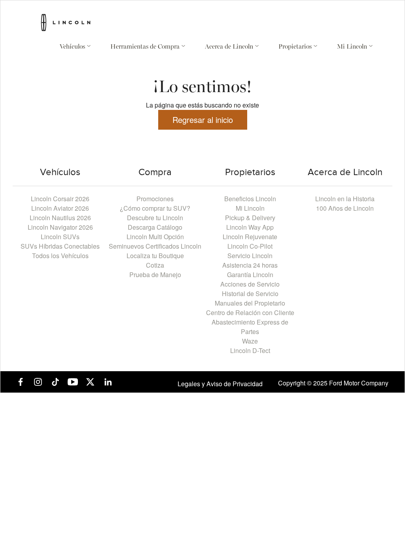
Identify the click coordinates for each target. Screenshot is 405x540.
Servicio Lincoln (250, 255)
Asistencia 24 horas (250, 265)
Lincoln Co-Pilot (250, 246)
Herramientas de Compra (145, 47)
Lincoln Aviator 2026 (60, 208)
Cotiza (155, 265)
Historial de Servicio (250, 293)
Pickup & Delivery (250, 217)
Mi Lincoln (353, 47)
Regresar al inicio (202, 119)
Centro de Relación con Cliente (250, 312)
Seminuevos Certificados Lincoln (155, 246)
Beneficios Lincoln (250, 198)
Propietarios (295, 47)
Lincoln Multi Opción (155, 236)
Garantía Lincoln (250, 274)
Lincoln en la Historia (345, 198)
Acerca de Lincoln (230, 47)
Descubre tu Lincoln (155, 217)
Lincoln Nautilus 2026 (60, 217)
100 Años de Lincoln (345, 208)
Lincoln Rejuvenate (250, 236)
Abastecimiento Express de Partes (250, 326)
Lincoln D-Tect (250, 350)
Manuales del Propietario (250, 303)
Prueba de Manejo (155, 274)
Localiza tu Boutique (155, 255)
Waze (250, 341)
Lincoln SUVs (60, 236)
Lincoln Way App (250, 227)
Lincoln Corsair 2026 (60, 198)
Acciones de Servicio (250, 284)
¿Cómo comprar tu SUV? (155, 208)
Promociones (155, 198)
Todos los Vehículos (60, 255)
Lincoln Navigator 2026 (60, 227)
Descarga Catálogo (155, 227)
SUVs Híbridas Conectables (60, 246)
